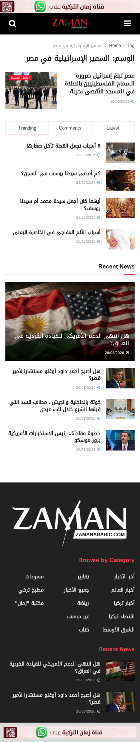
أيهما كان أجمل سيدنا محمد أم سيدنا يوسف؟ (60, 204)
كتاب (84, 630)
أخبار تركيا (124, 603)
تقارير (83, 577)
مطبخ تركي (31, 590)
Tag (131, 46)
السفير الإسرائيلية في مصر (77, 46)
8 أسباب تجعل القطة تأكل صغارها (64, 146)
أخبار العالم (123, 590)
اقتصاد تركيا (122, 616)
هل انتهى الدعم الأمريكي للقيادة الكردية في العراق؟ (72, 339)
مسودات (34, 577)
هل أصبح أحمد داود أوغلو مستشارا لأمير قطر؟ (57, 375)
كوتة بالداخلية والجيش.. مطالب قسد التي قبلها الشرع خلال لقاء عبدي (55, 405)
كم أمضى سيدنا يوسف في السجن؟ (61, 173)
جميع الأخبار (76, 590)
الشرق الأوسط (20, 77)
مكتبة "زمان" (29, 603)
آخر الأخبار (124, 577)
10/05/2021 (120, 101)
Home (115, 46)
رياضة (83, 603)
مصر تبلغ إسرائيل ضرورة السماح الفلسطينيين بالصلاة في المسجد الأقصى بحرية (100, 83)
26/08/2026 (115, 352)
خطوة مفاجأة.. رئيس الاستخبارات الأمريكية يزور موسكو (54, 437)
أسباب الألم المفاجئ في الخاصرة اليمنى (57, 232)
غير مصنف (78, 616)
